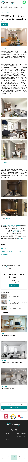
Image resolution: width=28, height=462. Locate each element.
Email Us (7, 439)
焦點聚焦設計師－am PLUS (7, 248)
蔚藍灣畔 (6, 48)
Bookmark (4, 24)
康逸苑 (5, 162)
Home (2, 6)
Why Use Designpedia (21, 433)
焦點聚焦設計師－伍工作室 (7, 254)
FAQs (7, 436)
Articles (5, 6)
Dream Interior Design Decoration (11, 225)
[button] (25, 457)
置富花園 (8, 218)
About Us (7, 433)
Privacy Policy (17, 445)
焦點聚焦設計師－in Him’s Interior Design (11, 251)
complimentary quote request (8, 266)
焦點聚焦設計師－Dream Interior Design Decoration (11, 7)
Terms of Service (11, 445)
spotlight (9, 12)
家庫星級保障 (17, 230)
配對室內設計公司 (14, 231)
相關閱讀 (20, 238)
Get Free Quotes (14, 285)
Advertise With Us (21, 436)
